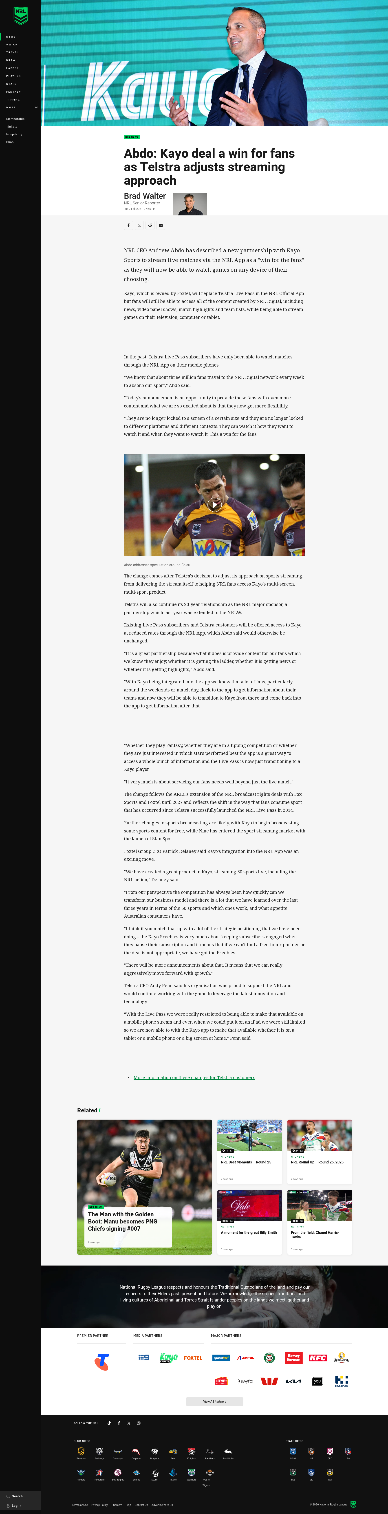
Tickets (12, 127)
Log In (17, 1505)
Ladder (12, 68)
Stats (11, 83)
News (11, 36)
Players (13, 76)
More (11, 107)
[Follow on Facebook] (119, 1423)
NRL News (132, 137)
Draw (11, 60)
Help (128, 1505)
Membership (15, 119)
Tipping (13, 99)
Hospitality (14, 134)
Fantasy (13, 91)
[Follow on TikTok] (109, 1423)
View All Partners (214, 1401)
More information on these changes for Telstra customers (194, 1077)
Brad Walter (145, 195)
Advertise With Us (162, 1505)
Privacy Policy (99, 1505)
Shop (10, 142)
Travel (12, 52)
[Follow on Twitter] (129, 1423)
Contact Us (141, 1505)
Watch (12, 44)
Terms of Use (80, 1505)
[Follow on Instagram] (139, 1423)
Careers (117, 1505)
